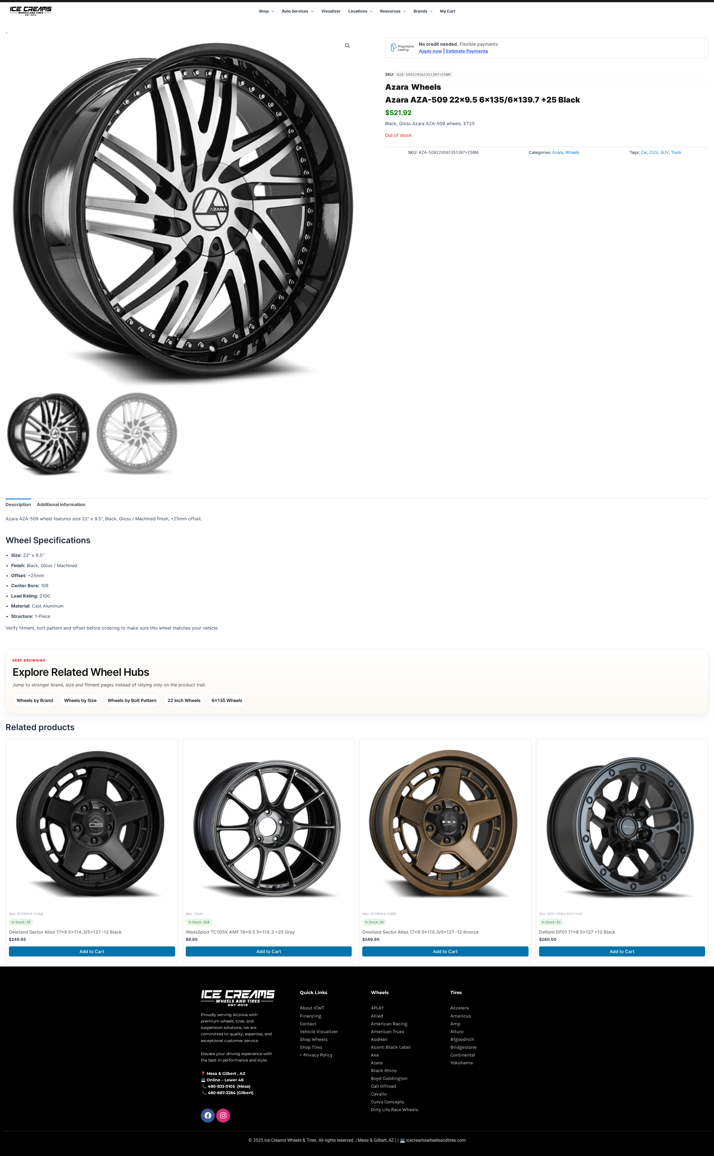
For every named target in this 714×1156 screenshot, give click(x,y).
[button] (271, 11)
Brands (420, 11)
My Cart (447, 11)
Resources (390, 11)
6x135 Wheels (227, 700)
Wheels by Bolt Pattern (132, 700)
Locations (357, 11)
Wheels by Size (80, 700)
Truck (676, 152)
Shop (264, 11)
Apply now (430, 51)
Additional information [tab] (61, 504)
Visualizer (331, 11)
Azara (397, 87)
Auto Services (295, 11)
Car (644, 152)
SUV (664, 152)
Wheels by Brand (35, 700)
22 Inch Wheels (184, 700)
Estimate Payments (467, 51)
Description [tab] (18, 504)
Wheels (426, 87)
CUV (654, 152)
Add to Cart (91, 951)
